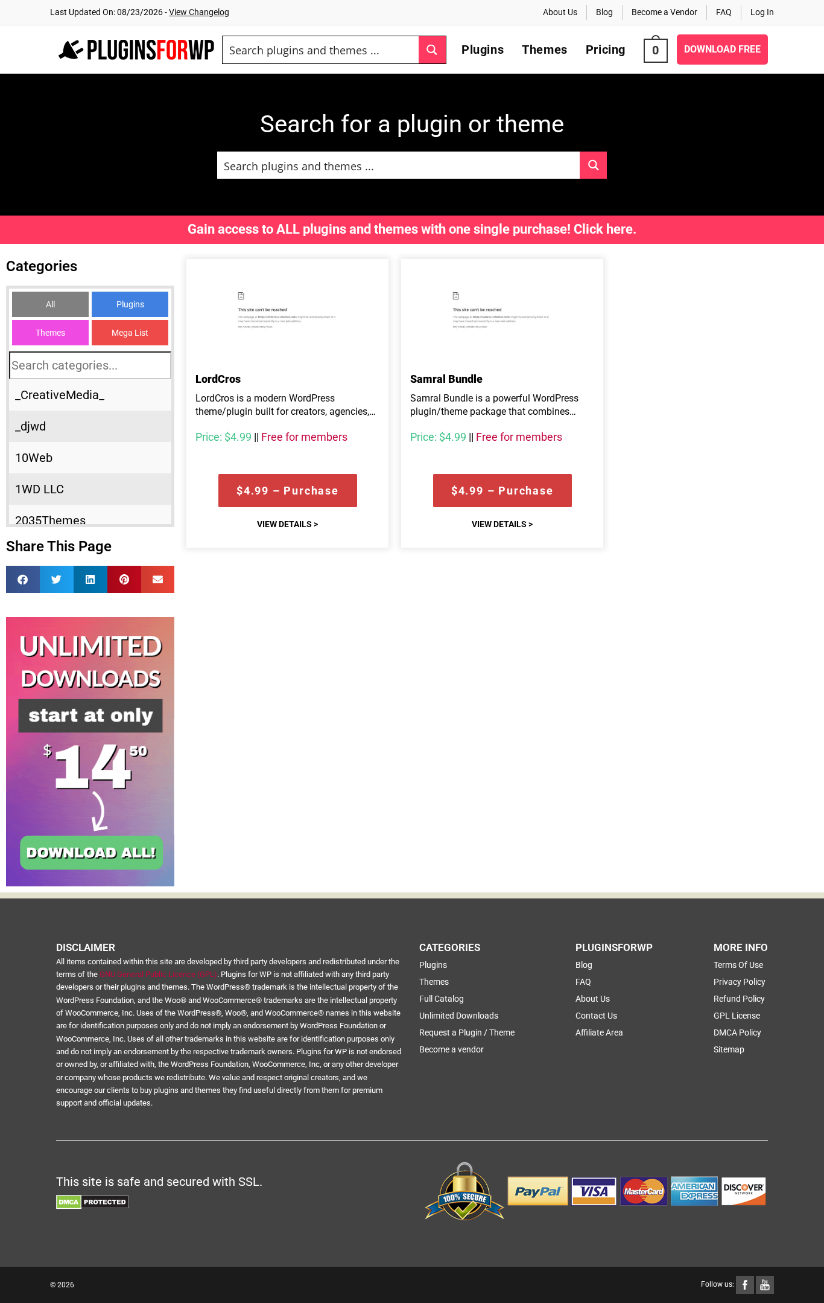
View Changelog (199, 12)
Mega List (130, 333)
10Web (33, 457)
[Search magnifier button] (432, 49)
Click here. (605, 229)
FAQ (724, 12)
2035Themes (50, 520)
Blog (604, 12)
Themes (50, 333)
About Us (560, 12)
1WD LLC (39, 489)
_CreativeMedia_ (59, 395)
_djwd (30, 426)
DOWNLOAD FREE (722, 49)
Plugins (130, 304)
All (50, 304)
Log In (762, 12)
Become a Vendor (664, 12)
